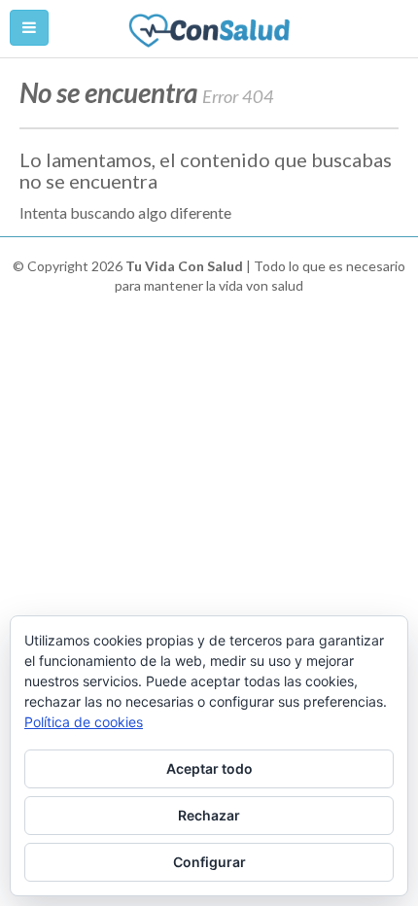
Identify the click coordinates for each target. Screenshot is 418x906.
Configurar (209, 862)
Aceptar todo (209, 768)
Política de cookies (83, 722)
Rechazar (209, 815)
